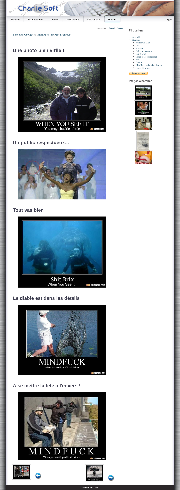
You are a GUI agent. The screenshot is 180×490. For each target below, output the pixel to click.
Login (169, 19)
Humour (120, 28)
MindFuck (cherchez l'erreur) (54, 34)
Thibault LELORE (90, 487)
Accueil (112, 28)
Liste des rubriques (24, 34)
